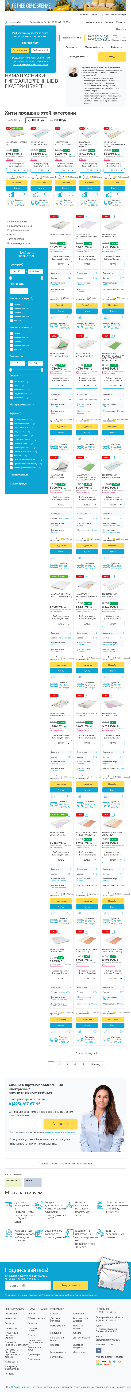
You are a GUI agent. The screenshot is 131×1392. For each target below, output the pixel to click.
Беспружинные (58, 1352)
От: (12, 271)
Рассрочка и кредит (34, 1348)
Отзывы (94, 15)
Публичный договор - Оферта (11, 1335)
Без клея (29, 1180)
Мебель (115, 47)
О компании (83, 15)
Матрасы (55, 1314)
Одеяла (77, 1333)
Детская (70, 47)
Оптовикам (121, 22)
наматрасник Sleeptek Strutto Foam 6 (87, 144)
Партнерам (121, 29)
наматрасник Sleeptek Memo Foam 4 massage (114, 144)
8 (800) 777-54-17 (106, 1312)
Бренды (112, 57)
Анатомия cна (22, 1387)
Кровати (55, 1345)
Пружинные (57, 1357)
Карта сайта (11, 1362)
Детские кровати (82, 1338)
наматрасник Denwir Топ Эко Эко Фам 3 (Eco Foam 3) (86, 477)
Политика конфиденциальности (17, 1343)
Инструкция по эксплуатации (13, 1367)
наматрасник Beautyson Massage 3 (86, 596)
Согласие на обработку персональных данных (12, 1353)
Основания (79, 1314)
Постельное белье (57, 1339)
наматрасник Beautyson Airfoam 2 (86, 236)
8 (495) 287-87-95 (24, 1104)
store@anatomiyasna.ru (108, 1340)
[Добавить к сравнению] (11, 194)
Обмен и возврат (118, 15)
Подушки (55, 1333)
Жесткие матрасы (78, 1346)
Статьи (31, 1335)
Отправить (61, 1123)
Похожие (9, 160)
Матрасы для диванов (80, 1319)
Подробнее (16, 182)
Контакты (109, 22)
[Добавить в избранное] (22, 194)
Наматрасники (58, 1326)
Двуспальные (80, 1352)
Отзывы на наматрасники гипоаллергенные (65, 1163)
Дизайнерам (34, 1354)
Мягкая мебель (92, 47)
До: (30, 271)
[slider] (10, 278)
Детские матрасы (55, 1319)
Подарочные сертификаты (35, 1341)
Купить (17, 188)
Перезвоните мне (72, 38)
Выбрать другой (40, 50)
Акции (31, 1314)
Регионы (9, 1374)
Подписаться (70, 1285)
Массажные (11, 1180)
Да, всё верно (20, 50)
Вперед (95, 1064)
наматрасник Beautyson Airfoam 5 (60, 716)
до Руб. (15, 120)
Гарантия (105, 15)
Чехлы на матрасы (78, 1327)
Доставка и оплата (94, 22)
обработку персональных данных (60, 1132)
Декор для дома (77, 57)
